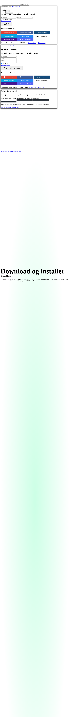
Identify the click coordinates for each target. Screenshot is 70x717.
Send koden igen (5, 107)
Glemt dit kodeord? (6, 21)
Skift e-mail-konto (15, 107)
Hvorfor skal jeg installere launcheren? (11, 151)
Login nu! (10, 45)
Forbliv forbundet (7, 19)
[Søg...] (6, 7)
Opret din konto (12, 68)
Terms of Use (32, 43)
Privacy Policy (42, 43)
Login (6, 23)
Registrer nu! (15, 6)
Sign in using (9, 32)
